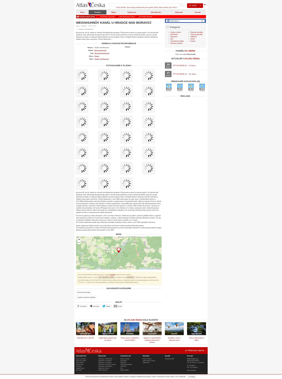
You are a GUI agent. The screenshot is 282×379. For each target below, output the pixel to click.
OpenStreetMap (150, 269)
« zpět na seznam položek (86, 297)
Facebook (83, 306)
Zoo (171, 39)
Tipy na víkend (147, 359)
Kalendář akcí (156, 12)
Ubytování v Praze (103, 368)
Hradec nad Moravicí (101, 59)
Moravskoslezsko (100, 50)
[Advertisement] (185, 113)
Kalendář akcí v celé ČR (85, 338)
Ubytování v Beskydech (105, 366)
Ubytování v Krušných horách (107, 364)
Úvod (82, 12)
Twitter (107, 306)
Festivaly (78, 366)
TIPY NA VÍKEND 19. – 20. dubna (184, 74)
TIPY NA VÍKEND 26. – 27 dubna (184, 65)
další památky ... (125, 370)
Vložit (194, 5)
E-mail (119, 306)
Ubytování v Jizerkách (104, 362)
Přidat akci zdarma (195, 350)
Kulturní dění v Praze (149, 360)
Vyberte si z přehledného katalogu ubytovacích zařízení (152, 340)
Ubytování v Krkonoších (105, 359)
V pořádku (191, 377)
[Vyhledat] (182, 5)
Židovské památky (196, 32)
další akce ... (79, 370)
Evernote (95, 306)
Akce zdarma (80, 362)
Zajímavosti (131, 12)
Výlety (113, 12)
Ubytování (179, 12)
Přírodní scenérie (176, 43)
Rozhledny (174, 34)
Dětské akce (79, 364)
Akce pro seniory (81, 360)
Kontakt (198, 12)
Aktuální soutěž (169, 359)
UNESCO (193, 36)
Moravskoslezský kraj (101, 53)
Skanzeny (173, 36)
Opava (96, 56)
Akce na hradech (81, 359)
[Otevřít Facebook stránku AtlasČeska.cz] (185, 21)
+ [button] (79, 239)
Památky (97, 12)
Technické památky (83, 292)
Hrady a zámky (175, 32)
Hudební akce (80, 368)
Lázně (192, 39)
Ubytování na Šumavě (104, 360)
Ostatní (192, 41)
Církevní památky (196, 34)
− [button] (79, 242)
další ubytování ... (103, 370)
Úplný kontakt (191, 370)
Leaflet (142, 269)
